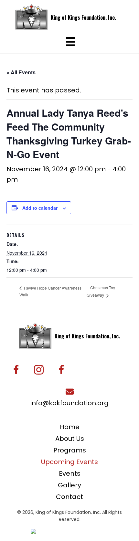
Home (70, 427)
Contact (69, 497)
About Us (69, 438)
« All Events (21, 72)
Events (69, 473)
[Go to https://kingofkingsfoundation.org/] (74, 17)
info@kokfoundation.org (69, 403)
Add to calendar (40, 208)
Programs (69, 450)
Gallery (69, 485)
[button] (16, 369)
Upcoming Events (69, 462)
